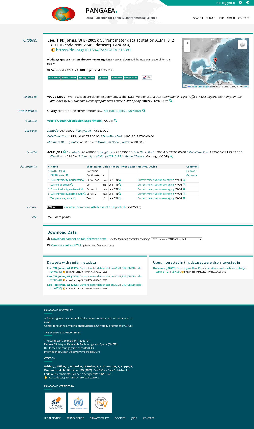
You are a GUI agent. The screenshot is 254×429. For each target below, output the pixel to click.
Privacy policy (99, 418)
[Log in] (247, 2)
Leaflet (193, 86)
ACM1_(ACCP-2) (106, 156)
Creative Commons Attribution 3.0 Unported (94, 207)
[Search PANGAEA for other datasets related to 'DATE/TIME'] (64, 171)
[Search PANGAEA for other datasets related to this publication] (170, 100)
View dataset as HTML (66, 245)
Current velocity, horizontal (65, 180)
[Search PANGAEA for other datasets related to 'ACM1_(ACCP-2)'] (119, 156)
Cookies (120, 418)
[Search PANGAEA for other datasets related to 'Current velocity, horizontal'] (82, 180)
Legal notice (52, 418)
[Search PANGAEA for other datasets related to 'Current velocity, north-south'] (84, 193)
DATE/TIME (56, 171)
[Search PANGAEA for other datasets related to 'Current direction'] (71, 184)
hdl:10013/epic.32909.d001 (122, 111)
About (231, 18)
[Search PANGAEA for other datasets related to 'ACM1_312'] (64, 152)
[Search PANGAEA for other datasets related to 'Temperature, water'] (74, 198)
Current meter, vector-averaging (156, 180)
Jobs (134, 418)
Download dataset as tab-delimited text (78, 239)
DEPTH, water (57, 175)
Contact (243, 18)
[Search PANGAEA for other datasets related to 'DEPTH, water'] (67, 175)
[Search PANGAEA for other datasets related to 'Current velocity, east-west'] (82, 189)
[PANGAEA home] (63, 10)
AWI (246, 86)
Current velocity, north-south (66, 193)
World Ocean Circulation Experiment (74, 121)
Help (221, 18)
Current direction (60, 184)
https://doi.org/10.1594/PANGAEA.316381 (93, 50)
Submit (210, 18)
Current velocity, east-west (65, 189)
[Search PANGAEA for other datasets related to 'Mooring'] (171, 156)
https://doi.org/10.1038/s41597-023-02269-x (73, 377)
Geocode (191, 171)
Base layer (204, 86)
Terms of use (75, 418)
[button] (215, 60)
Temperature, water (61, 198)
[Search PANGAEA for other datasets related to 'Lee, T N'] (119, 180)
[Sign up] (240, 2)
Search (198, 18)
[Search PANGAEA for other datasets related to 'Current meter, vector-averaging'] (184, 180)
